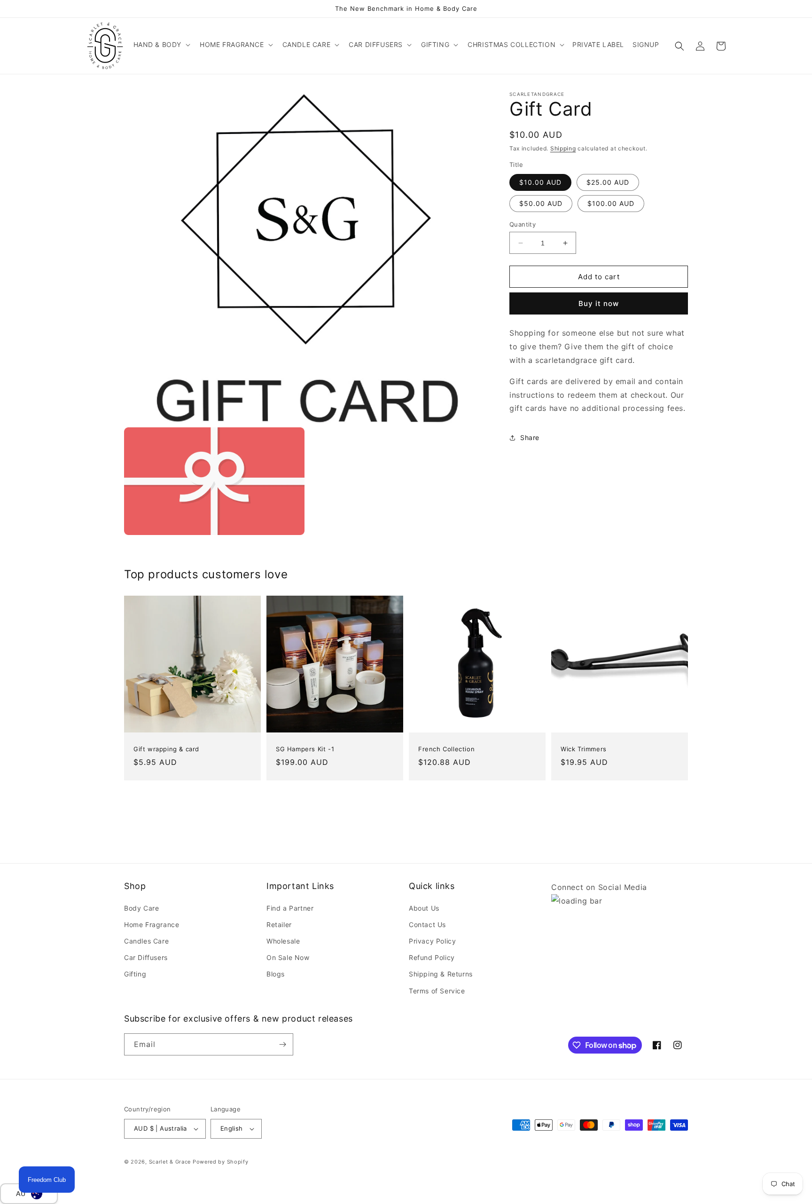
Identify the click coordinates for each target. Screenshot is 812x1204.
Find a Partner (289, 908)
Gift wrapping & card (166, 749)
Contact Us (427, 925)
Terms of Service (437, 991)
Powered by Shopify (221, 1161)
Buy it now (598, 303)
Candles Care (146, 941)
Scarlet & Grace (170, 1161)
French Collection (446, 749)
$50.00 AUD (540, 203)
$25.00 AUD (607, 182)
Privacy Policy (432, 941)
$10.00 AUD (540, 182)
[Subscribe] (282, 1044)
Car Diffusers (146, 957)
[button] (161, 45)
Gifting (135, 974)
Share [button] (529, 437)
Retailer (279, 925)
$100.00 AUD (610, 203)
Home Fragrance (151, 925)
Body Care (141, 908)
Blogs (275, 974)
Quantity (522, 224)
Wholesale (283, 941)
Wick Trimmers (584, 749)
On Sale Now (288, 957)
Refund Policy (432, 957)
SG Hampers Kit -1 (305, 749)
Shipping (563, 148)
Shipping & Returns (441, 974)
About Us (424, 908)
